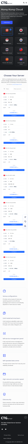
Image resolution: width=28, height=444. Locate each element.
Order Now (7, 22)
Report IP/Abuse (7, 438)
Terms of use (21, 435)
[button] (26, 2)
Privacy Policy (7, 435)
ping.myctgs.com (16, 84)
